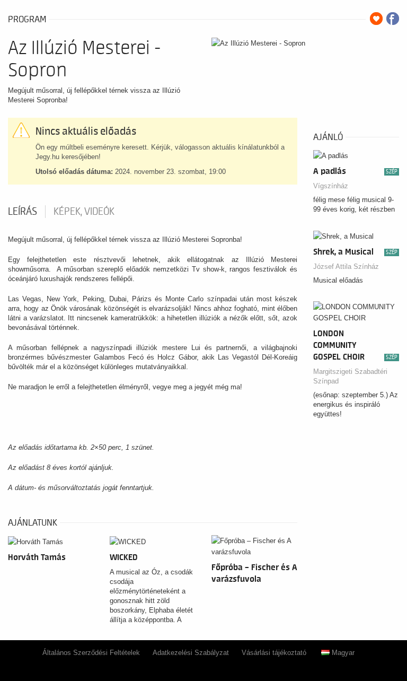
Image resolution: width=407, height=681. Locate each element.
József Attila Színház (346, 266)
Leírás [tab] (22, 211)
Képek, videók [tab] (84, 211)
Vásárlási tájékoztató (274, 653)
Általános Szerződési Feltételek (91, 653)
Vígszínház (330, 186)
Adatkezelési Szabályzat (191, 653)
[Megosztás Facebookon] (392, 18)
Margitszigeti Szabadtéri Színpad (350, 376)
